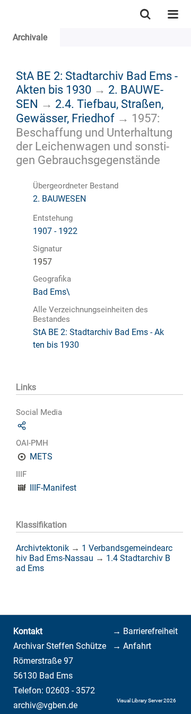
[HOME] (5, 14)
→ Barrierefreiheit (145, 631)
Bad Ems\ (51, 292)
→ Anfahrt (131, 646)
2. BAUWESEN (59, 199)
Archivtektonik (42, 548)
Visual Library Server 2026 (146, 700)
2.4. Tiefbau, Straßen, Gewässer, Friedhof (89, 111)
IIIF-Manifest (53, 488)
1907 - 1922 (55, 231)
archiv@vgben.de (45, 705)
